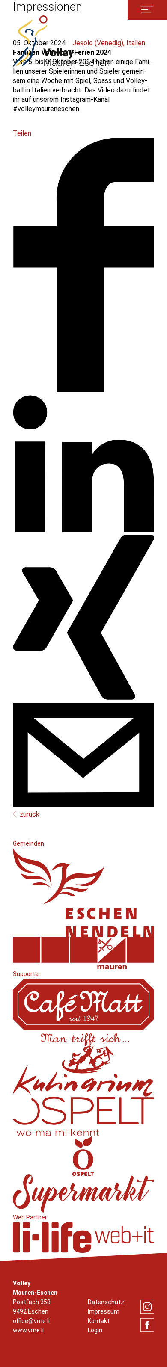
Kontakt (99, 1320)
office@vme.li (31, 1320)
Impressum (103, 1311)
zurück (29, 814)
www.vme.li (28, 1330)
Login (95, 1330)
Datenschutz (106, 1302)
